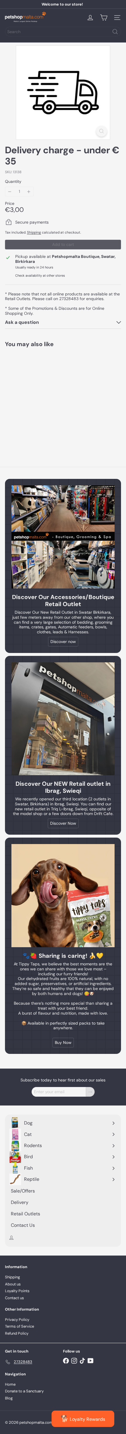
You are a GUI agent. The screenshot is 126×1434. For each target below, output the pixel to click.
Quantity (13, 181)
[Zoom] (101, 131)
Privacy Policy (17, 1319)
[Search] (115, 32)
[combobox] (63, 32)
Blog (9, 1398)
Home (10, 1384)
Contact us (14, 1297)
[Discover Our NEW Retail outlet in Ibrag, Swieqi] (63, 718)
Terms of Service (19, 1326)
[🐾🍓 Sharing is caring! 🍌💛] (63, 895)
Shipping (34, 232)
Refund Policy (16, 1333)
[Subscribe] (90, 1092)
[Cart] (103, 17)
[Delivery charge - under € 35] (41, 397)
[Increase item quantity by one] (29, 191)
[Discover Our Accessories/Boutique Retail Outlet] (63, 536)
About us (13, 1284)
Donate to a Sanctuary (24, 1391)
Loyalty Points (17, 1290)
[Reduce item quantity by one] (10, 191)
